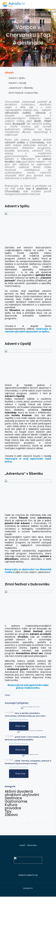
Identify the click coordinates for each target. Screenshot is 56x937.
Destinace (13, 798)
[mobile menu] (52, 4)
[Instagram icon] (32, 892)
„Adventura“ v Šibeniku (20, 88)
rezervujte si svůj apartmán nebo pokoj (28, 460)
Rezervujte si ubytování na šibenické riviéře (28, 571)
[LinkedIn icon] (26, 892)
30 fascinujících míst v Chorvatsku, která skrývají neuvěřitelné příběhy (25, 738)
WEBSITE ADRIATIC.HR (28, 875)
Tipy (8, 811)
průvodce (13, 808)
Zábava (11, 814)
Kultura (36, 51)
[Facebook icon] (23, 892)
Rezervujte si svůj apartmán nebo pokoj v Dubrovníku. (28, 686)
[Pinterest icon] (29, 892)
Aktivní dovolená (19, 791)
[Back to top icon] (50, 931)
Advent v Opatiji (17, 83)
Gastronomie (16, 801)
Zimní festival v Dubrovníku (23, 92)
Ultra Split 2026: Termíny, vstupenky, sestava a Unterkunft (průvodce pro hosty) (28, 762)
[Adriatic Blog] (13, 4)
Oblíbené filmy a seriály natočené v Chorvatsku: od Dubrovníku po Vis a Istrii (25, 714)
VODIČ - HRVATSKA (28, 845)
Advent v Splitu (16, 78)
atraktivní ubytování (22, 794)
